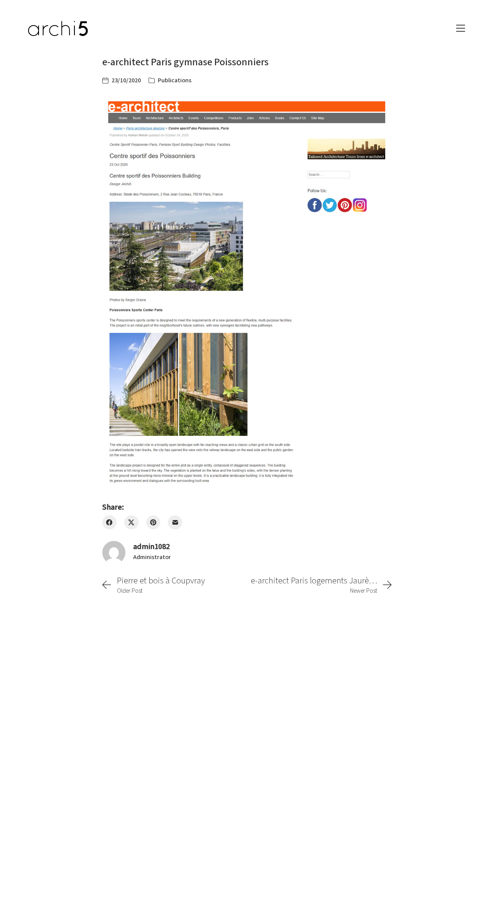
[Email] (175, 522)
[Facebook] (109, 522)
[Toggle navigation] (460, 28)
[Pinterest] (153, 522)
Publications (174, 80)
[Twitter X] (131, 522)
